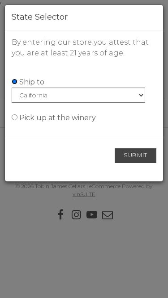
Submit (135, 155)
